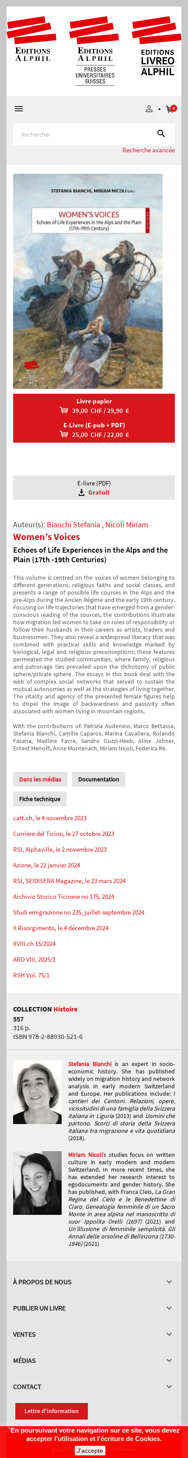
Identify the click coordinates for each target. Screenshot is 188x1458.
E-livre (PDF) (94, 487)
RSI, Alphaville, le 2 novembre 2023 (60, 849)
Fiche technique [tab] (39, 799)
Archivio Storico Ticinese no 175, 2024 (63, 896)
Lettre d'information (51, 1411)
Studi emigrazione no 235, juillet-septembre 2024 (78, 912)
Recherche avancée (148, 150)
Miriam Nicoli (85, 1155)
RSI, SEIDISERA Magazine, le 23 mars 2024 (69, 881)
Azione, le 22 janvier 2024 (46, 865)
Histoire (65, 1008)
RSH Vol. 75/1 (31, 975)
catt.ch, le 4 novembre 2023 (50, 818)
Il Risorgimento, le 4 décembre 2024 (60, 928)
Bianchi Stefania (73, 524)
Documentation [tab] (98, 779)
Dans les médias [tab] (40, 779)
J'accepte (90, 1450)
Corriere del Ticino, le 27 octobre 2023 (63, 833)
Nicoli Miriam (126, 524)
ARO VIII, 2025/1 (34, 959)
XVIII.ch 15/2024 (34, 943)
